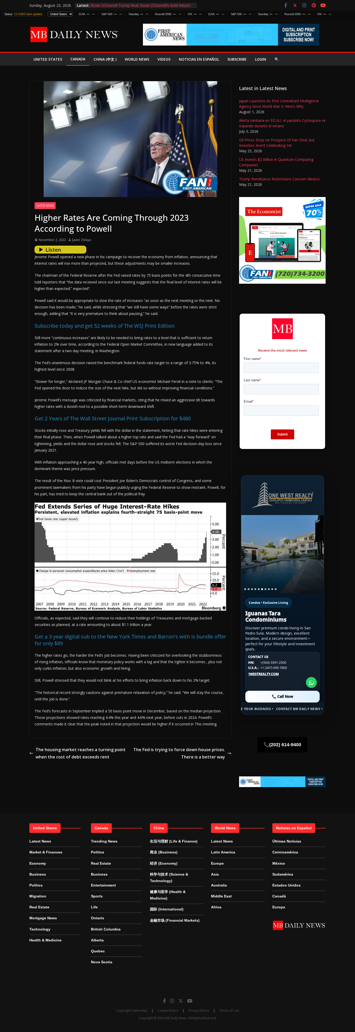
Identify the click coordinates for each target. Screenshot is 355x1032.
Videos (163, 59)
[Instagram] (172, 1001)
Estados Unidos (286, 885)
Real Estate (39, 907)
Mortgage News (43, 918)
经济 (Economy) (164, 863)
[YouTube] (189, 1001)
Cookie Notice (167, 1010)
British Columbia (106, 929)
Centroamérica (285, 852)
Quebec (98, 951)
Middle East (221, 896)
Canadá (279, 896)
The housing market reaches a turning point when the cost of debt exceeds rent (81, 753)
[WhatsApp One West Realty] (311, 682)
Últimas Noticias (286, 841)
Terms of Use (229, 1010)
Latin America (223, 852)
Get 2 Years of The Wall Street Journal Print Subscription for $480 (113, 418)
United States (48, 59)
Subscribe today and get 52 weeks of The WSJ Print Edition (105, 325)
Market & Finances (45, 852)
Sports (97, 896)
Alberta (97, 940)
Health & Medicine (45, 940)
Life (94, 907)
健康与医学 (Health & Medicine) (168, 895)
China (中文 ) (105, 59)
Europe (217, 863)
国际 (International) (166, 909)
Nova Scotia (101, 962)
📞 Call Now (282, 696)
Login (260, 59)
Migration (37, 896)
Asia (215, 874)
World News (137, 59)
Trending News (104, 841)
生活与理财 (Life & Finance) (174, 841)
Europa (278, 907)
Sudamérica (282, 874)
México (278, 863)
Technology (39, 929)
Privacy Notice (198, 1010)
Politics (36, 885)
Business (37, 874)
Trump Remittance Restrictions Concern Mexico (279, 178)
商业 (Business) (164, 852)
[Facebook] (164, 1001)
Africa (216, 907)
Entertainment (103, 885)
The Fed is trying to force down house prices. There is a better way (179, 753)
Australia (219, 885)
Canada (77, 58)
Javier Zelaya (81, 240)
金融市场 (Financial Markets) (175, 920)
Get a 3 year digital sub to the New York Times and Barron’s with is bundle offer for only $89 (130, 640)
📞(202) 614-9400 (282, 744)
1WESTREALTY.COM (263, 674)
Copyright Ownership (131, 1010)
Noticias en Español (199, 59)
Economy (37, 863)
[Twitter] (180, 1001)
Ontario (97, 918)
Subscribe (237, 59)
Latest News (45, 205)
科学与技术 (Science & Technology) (169, 877)
